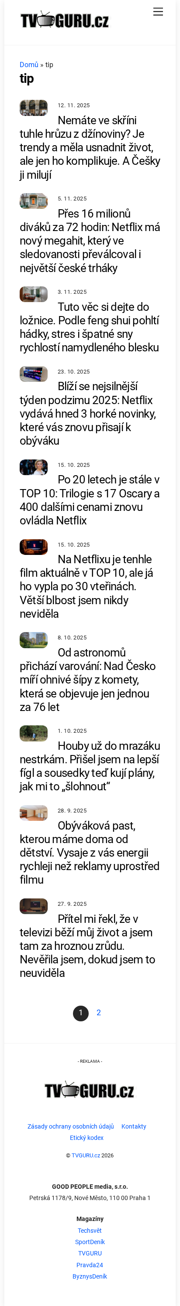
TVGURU (90, 1253)
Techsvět (90, 1231)
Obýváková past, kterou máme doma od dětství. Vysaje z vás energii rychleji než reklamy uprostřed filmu (90, 853)
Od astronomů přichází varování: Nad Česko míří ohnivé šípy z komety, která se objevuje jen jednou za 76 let (88, 680)
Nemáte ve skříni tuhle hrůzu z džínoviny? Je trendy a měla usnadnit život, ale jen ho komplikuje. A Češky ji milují (90, 147)
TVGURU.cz (86, 1155)
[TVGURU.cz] (65, 30)
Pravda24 (89, 1265)
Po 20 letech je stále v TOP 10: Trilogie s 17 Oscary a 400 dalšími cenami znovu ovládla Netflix (90, 500)
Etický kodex (87, 1138)
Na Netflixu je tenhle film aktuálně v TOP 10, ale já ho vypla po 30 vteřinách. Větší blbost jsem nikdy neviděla (86, 586)
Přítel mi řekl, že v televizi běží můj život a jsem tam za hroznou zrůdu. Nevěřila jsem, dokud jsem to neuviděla (87, 946)
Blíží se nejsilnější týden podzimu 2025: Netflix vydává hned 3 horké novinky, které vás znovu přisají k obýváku (88, 413)
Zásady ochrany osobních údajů (71, 1126)
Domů (29, 65)
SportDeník (90, 1242)
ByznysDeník (90, 1276)
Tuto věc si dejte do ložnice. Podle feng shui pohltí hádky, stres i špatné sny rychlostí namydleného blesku (89, 327)
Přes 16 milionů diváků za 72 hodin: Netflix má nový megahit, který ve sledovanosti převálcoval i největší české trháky (90, 241)
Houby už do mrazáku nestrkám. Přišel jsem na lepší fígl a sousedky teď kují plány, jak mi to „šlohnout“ (90, 766)
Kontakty (133, 1126)
